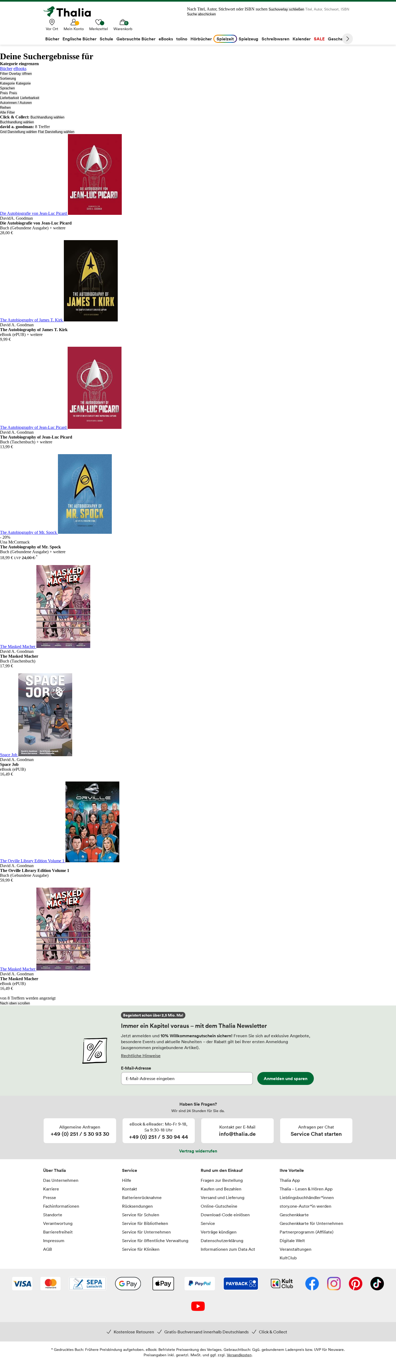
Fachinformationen (61, 1206)
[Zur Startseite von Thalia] (70, 11)
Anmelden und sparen (285, 1078)
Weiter (347, 38)
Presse (49, 1197)
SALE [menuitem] (319, 39)
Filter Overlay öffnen (16, 74)
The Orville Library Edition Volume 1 (32, 861)
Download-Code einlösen (225, 1214)
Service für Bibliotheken (145, 1223)
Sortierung (8, 78)
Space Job (9, 754)
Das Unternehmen (60, 1180)
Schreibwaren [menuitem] (275, 39)
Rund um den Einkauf (222, 1170)
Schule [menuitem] (106, 39)
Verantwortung (57, 1223)
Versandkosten (239, 1354)
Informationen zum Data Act (228, 1249)
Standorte (52, 1214)
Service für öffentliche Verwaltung (155, 1240)
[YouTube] (198, 1306)
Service (129, 1170)
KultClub (288, 1257)
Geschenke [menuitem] (339, 39)
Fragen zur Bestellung (222, 1180)
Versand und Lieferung (222, 1197)
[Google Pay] (127, 1284)
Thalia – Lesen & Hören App (306, 1189)
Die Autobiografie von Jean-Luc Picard (34, 213)
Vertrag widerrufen (198, 1151)
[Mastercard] (50, 1284)
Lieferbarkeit (9, 98)
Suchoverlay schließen (286, 9)
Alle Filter (7, 112)
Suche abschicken (201, 14)
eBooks (19, 68)
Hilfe (126, 1180)
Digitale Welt (292, 1240)
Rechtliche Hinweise (141, 1055)
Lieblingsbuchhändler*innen (307, 1197)
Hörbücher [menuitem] (201, 39)
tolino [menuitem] (181, 39)
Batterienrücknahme (142, 1197)
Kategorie (7, 83)
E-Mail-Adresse (136, 1068)
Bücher (6, 68)
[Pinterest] (355, 1284)
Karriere (51, 1189)
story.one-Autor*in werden (305, 1206)
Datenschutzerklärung (222, 1240)
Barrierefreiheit (58, 1232)
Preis (4, 93)
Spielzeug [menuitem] (248, 39)
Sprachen (7, 88)
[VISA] (22, 1284)
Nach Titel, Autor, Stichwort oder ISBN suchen (227, 9)
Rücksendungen (137, 1206)
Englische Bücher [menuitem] (79, 39)
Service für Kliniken (140, 1249)
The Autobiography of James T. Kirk (32, 320)
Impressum (53, 1240)
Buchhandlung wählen (47, 117)
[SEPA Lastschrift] (87, 1284)
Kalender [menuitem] (302, 39)
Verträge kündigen (219, 1232)
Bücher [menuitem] (52, 39)
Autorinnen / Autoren (16, 103)
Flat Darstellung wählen (56, 132)
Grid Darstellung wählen (18, 132)
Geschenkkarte (294, 1214)
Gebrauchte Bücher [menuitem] (135, 39)
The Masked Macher (18, 646)
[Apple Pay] (163, 1284)
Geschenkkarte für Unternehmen (311, 1223)
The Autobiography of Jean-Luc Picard (34, 427)
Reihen (5, 108)
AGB (47, 1249)
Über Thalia (54, 1170)
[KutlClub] (282, 1284)
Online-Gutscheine (219, 1206)
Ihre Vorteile (292, 1170)
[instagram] (334, 1284)
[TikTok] (377, 1284)
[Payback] (241, 1284)
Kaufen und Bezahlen (221, 1189)
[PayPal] (200, 1284)
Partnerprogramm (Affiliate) (307, 1232)
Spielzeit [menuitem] (225, 39)
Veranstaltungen (295, 1249)
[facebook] (312, 1284)
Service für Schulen (140, 1214)
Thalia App (290, 1180)
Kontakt (129, 1189)
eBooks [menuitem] (166, 39)
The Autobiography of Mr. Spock (29, 532)
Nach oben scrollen (15, 1003)
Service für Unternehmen (146, 1232)
